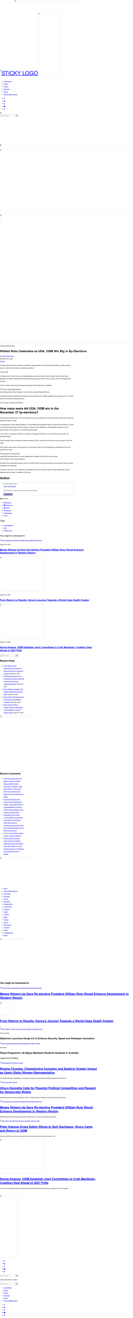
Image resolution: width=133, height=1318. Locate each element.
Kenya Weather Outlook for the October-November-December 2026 (13, 691)
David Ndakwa (8, 525)
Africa (5, 888)
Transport (7, 927)
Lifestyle (6, 914)
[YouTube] (4, 106)
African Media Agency (11, 94)
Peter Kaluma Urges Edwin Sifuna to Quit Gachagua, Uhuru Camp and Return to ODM (46, 1128)
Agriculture (7, 894)
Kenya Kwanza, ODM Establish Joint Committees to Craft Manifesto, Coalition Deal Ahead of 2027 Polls (46, 649)
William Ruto (8, 531)
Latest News (8, 81)
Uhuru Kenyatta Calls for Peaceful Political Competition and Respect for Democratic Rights (48, 1090)
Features (6, 909)
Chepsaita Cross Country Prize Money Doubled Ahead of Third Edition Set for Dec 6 (14, 828)
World (5, 935)
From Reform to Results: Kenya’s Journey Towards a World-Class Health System (44, 600)
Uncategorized (8, 933)
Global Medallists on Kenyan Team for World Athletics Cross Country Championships (13, 809)
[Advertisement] (66, 130)
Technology (7, 925)
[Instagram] (4, 104)
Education (7, 901)
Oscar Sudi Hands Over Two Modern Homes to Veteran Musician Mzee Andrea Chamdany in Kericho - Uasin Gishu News (13, 784)
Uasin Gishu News (8, 356)
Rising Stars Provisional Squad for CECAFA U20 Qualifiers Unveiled (14, 699)
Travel (6, 930)
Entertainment (8, 904)
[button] (17, 115)
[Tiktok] (4, 109)
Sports (6, 92)
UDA (5, 528)
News (5, 917)
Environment (8, 907)
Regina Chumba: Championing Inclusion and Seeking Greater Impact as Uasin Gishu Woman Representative (48, 1070)
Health (6, 912)
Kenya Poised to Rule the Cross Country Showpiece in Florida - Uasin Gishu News (13, 802)
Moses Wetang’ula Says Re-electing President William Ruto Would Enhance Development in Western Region (42, 551)
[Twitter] (4, 101)
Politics (6, 87)
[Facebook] (4, 98)
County (6, 84)
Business (7, 89)
